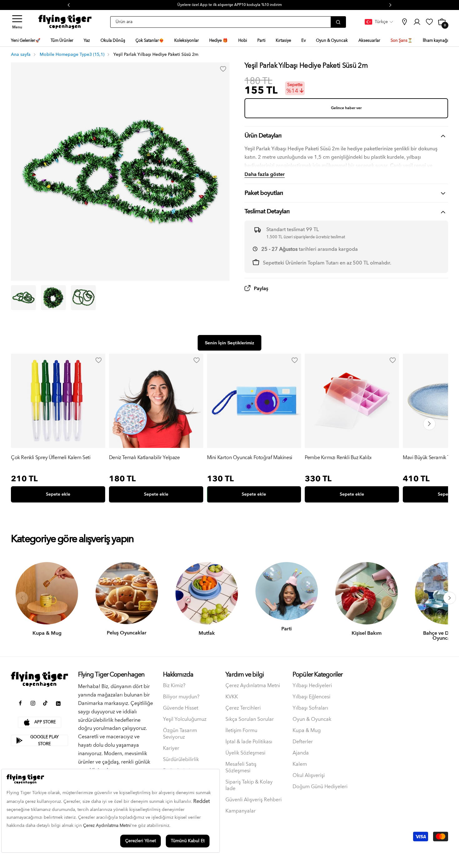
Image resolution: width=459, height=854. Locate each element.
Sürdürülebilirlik (181, 759)
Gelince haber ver (346, 108)
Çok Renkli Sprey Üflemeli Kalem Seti (51, 458)
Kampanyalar (240, 811)
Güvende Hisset (180, 708)
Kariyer (171, 748)
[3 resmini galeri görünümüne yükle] (83, 297)
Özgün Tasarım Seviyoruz (180, 733)
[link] (404, 22)
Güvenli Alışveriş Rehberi (253, 800)
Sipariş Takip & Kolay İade (249, 785)
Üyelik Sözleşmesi (245, 753)
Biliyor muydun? (181, 697)
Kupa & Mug (307, 730)
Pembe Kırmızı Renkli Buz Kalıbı (338, 458)
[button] (17, 22)
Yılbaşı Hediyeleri (312, 685)
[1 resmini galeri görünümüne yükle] (23, 297)
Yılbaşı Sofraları (310, 708)
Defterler (303, 742)
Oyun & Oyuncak (312, 719)
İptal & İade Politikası (248, 742)
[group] (58, 429)
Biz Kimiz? (174, 685)
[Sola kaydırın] (22, 598)
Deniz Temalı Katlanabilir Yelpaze (144, 458)
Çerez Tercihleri (243, 708)
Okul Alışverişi (309, 775)
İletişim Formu (241, 730)
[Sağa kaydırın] (449, 598)
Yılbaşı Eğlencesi (311, 697)
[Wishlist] (98, 360)
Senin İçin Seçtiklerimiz (229, 342)
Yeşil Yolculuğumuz (184, 719)
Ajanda (301, 753)
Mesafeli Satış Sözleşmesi (240, 767)
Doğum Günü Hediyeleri (320, 787)
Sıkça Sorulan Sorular (249, 719)
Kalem (300, 764)
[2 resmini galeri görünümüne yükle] (53, 297)
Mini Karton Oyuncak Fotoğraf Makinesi (249, 458)
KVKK (231, 697)
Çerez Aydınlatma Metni (252, 685)
